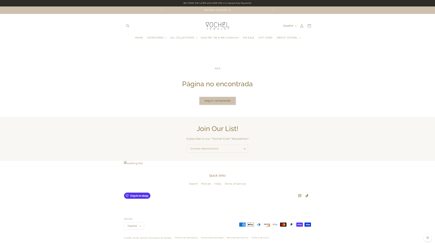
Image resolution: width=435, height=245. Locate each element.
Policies (206, 183)
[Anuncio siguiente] (273, 10)
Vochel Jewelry (140, 238)
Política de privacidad (212, 237)
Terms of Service (235, 183)
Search (193, 183)
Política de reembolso (186, 237)
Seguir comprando (217, 100)
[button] (128, 26)
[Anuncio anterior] (162, 10)
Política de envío (260, 237)
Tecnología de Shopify (160, 238)
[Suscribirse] (244, 149)
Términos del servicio (237, 237)
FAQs (217, 183)
